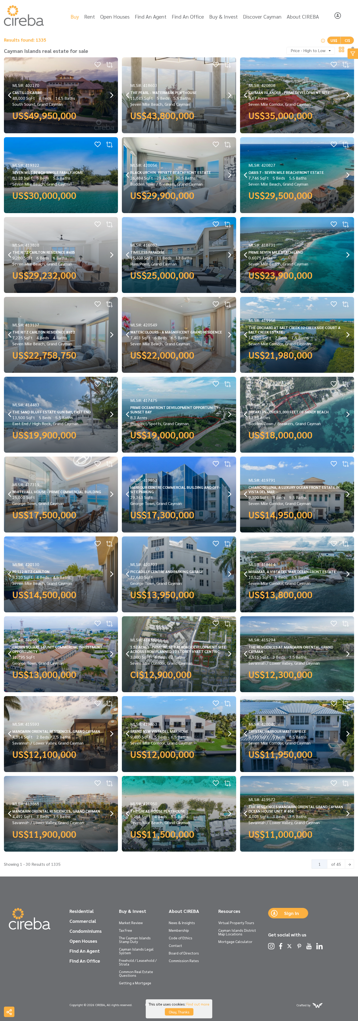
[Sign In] (337, 15)
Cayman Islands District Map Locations (237, 932)
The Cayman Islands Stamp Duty (135, 939)
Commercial (82, 921)
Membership (179, 930)
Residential (81, 911)
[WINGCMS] (318, 1005)
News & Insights (182, 922)
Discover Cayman (262, 16)
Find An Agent (150, 16)
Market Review (131, 922)
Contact (175, 945)
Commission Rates (184, 960)
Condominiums (85, 931)
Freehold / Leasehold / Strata (138, 962)
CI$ (347, 40)
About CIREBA (303, 16)
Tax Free (125, 930)
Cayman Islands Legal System (136, 951)
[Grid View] (341, 49)
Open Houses (114, 16)
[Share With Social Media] (9, 1012)
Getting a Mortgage (135, 983)
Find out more (197, 1004)
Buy (74, 16)
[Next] (349, 864)
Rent (89, 16)
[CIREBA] (29, 919)
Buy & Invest (223, 16)
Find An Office (188, 16)
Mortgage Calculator (235, 941)
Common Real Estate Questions (136, 973)
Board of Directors (184, 953)
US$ (333, 40)
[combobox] (311, 50)
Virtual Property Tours (236, 922)
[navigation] (10, 95)
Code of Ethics (180, 938)
